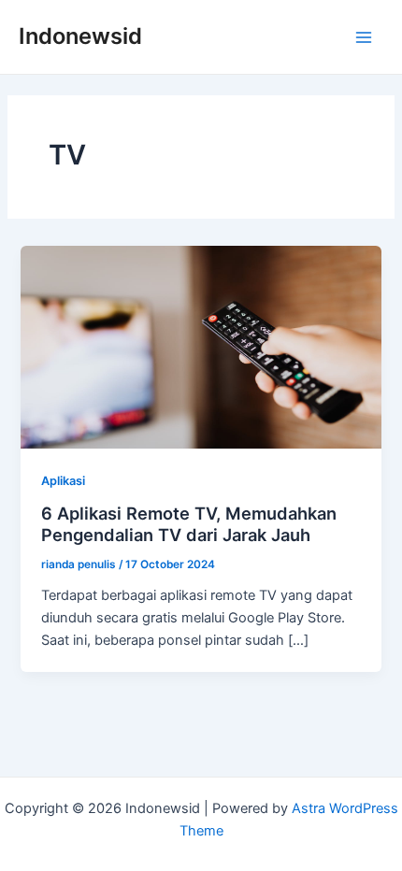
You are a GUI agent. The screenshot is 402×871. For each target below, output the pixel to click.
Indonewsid (80, 36)
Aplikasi (63, 481)
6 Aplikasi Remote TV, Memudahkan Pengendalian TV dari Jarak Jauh (189, 524)
